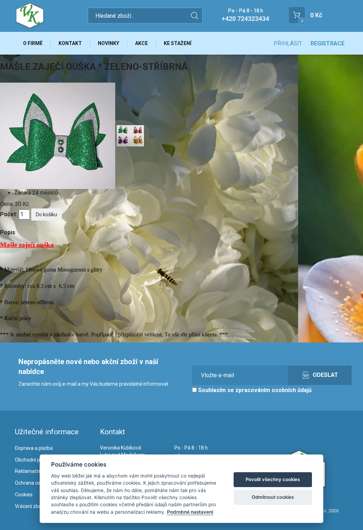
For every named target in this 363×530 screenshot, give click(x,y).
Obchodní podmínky (37, 460)
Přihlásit (288, 43)
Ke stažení (177, 43)
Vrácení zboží (30, 506)
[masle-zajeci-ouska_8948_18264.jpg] (58, 135)
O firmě (33, 43)
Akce (141, 43)
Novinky (108, 43)
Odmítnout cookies (273, 497)
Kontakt (70, 43)
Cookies (24, 494)
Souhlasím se (254, 390)
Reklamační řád (32, 471)
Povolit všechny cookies (273, 479)
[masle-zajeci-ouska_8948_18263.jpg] (130, 135)
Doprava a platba (34, 448)
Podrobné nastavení (190, 512)
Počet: (8, 214)
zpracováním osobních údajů (273, 390)
